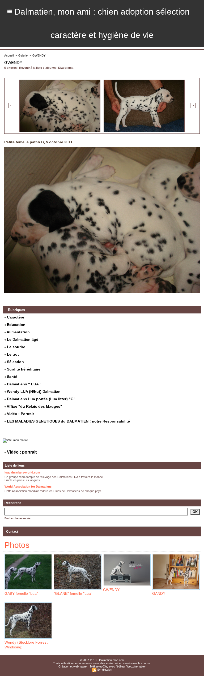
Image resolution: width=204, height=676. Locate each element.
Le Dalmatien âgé (22, 339)
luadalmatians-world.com (22, 472)
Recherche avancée (18, 518)
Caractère (15, 317)
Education (16, 324)
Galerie (23, 55)
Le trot (12, 354)
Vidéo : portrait (21, 452)
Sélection (15, 362)
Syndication (104, 669)
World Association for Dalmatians (28, 486)
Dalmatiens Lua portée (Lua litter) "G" (40, 399)
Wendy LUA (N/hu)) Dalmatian (33, 391)
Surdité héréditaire (23, 369)
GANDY (158, 593)
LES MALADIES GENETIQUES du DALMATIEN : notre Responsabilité (68, 421)
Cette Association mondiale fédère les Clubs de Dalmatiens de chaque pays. (53, 491)
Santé (11, 376)
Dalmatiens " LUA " (23, 384)
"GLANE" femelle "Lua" (73, 593)
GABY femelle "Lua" (21, 593)
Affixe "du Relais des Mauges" (34, 406)
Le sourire (15, 347)
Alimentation (18, 332)
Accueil (9, 55)
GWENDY (38, 55)
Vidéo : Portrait (20, 414)
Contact (12, 531)
